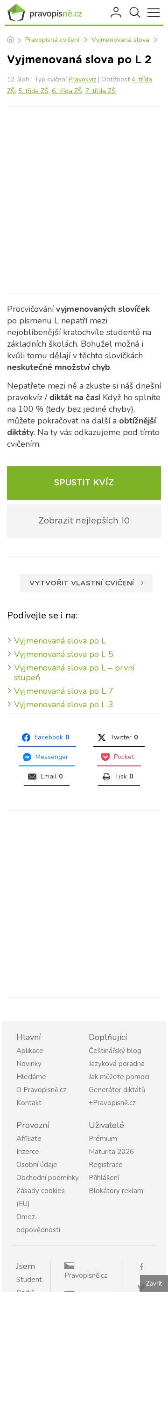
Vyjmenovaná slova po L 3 (63, 704)
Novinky (29, 1063)
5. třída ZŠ (33, 91)
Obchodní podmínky (47, 1177)
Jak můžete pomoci (119, 1076)
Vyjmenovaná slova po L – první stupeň (74, 672)
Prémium (103, 1138)
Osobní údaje (36, 1164)
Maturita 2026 (111, 1151)
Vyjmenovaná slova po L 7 (63, 691)
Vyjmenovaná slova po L (60, 640)
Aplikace (29, 1050)
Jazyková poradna (117, 1063)
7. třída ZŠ (100, 91)
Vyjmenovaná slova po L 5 (63, 654)
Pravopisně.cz (85, 1275)
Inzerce (27, 1151)
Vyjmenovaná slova (120, 39)
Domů (10, 40)
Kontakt (29, 1102)
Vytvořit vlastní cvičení (81, 583)
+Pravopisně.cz (112, 1102)
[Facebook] (145, 1266)
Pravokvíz (82, 79)
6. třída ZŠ (67, 91)
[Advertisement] (84, 200)
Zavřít (154, 1284)
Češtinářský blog (115, 1050)
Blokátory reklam (116, 1190)
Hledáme (31, 1076)
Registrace (106, 1164)
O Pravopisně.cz (41, 1089)
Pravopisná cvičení (52, 39)
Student (29, 1279)
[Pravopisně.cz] (47, 12)
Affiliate (29, 1138)
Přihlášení (116, 12)
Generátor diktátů (117, 1089)
